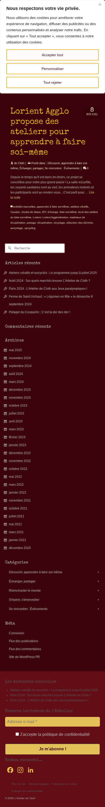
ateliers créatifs (79, 206)
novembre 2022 (20, 461)
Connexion (16, 633)
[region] (52, 46)
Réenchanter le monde (25, 590)
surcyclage (16, 228)
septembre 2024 (20, 366)
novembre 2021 (20, 500)
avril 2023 (16, 421)
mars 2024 (16, 382)
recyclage (59, 222)
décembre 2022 (20, 453)
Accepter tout (52, 55)
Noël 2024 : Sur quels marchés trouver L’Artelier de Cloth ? (49, 281)
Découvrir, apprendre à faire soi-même (35, 572)
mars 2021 (16, 532)
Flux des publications (23, 641)
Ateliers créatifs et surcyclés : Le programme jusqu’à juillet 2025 (53, 273)
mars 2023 (16, 429)
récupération (44, 222)
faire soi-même (68, 212)
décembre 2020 (20, 548)
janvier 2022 (17, 492)
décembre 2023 (20, 390)
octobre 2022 (18, 469)
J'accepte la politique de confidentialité (54, 734)
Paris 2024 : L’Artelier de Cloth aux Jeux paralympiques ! (48, 288)
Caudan (15, 212)
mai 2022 (15, 477)
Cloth (21, 163)
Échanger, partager (31, 168)
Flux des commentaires (25, 649)
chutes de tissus (31, 212)
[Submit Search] (9, 248)
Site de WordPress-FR (24, 657)
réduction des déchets (80, 222)
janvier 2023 (17, 445)
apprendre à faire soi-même (53, 206)
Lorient (37, 217)
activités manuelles (24, 206)
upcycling (29, 228)
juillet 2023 (16, 413)
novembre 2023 (20, 397)
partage (31, 222)
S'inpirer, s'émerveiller (24, 600)
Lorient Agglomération (55, 217)
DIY (44, 212)
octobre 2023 (18, 405)
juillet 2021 (16, 516)
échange (53, 212)
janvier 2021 (17, 540)
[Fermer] (100, 4)
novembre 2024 (20, 358)
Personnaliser (53, 69)
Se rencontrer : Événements (62, 168)
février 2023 (17, 437)
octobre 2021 (18, 508)
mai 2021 (15, 524)
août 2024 (16, 374)
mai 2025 (15, 350)
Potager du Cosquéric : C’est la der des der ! (39, 312)
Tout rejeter (52, 82)
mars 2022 (16, 484)
